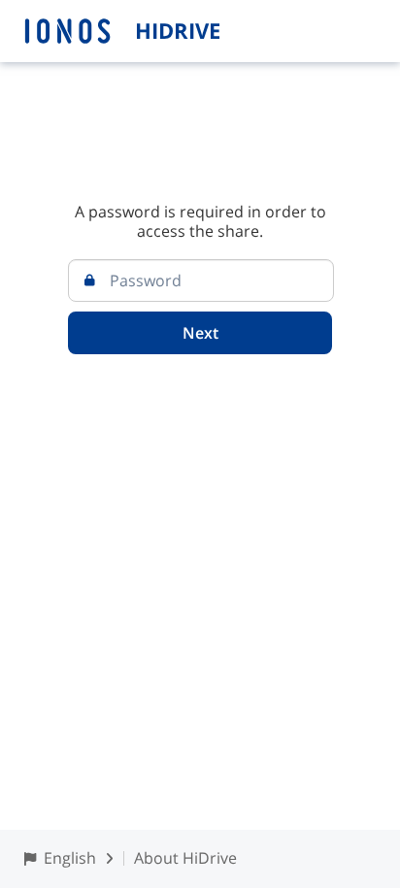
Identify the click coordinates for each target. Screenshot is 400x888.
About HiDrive (185, 858)
